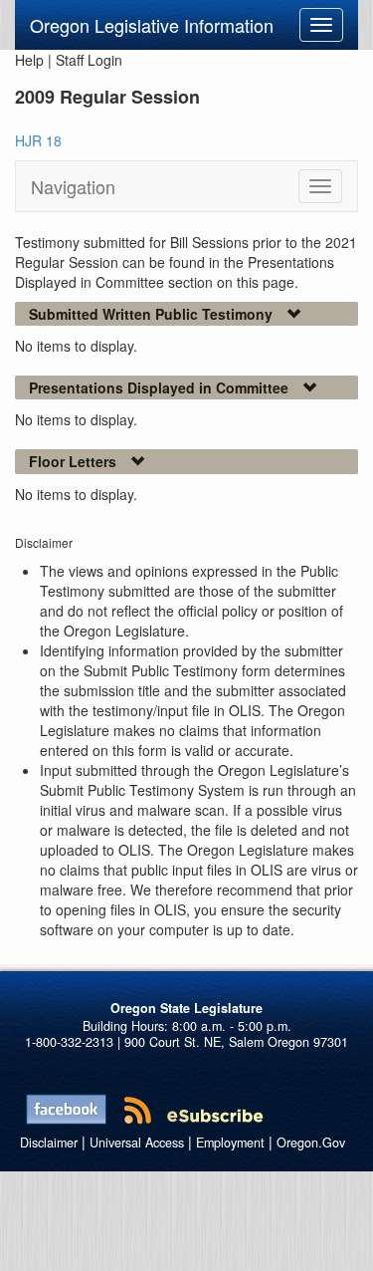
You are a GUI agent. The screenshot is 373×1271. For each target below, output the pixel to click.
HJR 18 (38, 140)
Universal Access (137, 1142)
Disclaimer (49, 1142)
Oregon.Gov (311, 1142)
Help (29, 60)
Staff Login (89, 60)
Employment (230, 1142)
